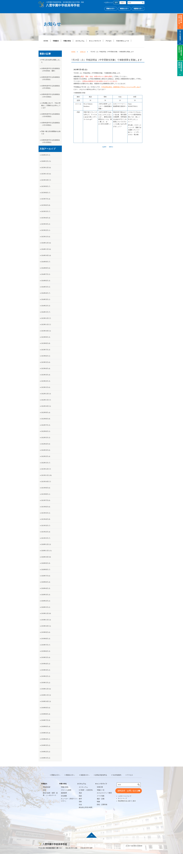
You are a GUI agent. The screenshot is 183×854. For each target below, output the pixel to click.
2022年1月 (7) (45, 463)
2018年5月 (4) (45, 733)
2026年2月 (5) (45, 155)
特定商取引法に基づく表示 (127, 801)
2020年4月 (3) (45, 588)
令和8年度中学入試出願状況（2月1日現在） (50, 87)
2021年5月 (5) (45, 513)
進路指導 (64, 793)
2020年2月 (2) (45, 601)
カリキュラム (80, 41)
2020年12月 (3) (46, 544)
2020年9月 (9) (45, 563)
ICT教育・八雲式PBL (86, 790)
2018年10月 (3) (46, 701)
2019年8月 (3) (45, 638)
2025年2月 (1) (45, 230)
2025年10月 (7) (46, 180)
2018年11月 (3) (46, 695)
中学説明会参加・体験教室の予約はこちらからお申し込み (120, 87)
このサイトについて (124, 796)
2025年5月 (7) (45, 211)
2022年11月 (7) (46, 400)
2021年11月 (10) (46, 475)
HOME (46, 41)
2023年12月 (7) (46, 318)
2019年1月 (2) (45, 682)
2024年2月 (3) (45, 305)
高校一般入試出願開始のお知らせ (50, 133)
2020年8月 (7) (45, 569)
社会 (80, 804)
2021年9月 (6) (45, 488)
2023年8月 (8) (45, 343)
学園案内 (56, 41)
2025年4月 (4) (45, 218)
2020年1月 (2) (45, 607)
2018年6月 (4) (45, 726)
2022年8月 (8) (45, 419)
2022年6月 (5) (45, 431)
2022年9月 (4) (45, 412)
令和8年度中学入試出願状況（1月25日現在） (50, 124)
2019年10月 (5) (46, 626)
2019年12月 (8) (46, 613)
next (110, 147)
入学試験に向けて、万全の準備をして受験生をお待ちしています (50, 105)
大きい (123, 2)
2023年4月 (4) (45, 368)
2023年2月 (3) (45, 381)
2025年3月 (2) (45, 224)
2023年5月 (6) (45, 362)
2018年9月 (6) (45, 707)
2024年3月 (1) (45, 299)
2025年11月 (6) (46, 174)
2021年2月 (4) (45, 532)
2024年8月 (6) (45, 268)
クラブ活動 (100, 796)
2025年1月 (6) (45, 236)
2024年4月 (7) (45, 293)
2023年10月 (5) (46, 331)
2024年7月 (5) (45, 274)
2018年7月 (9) (45, 720)
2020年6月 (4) (45, 582)
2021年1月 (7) (45, 538)
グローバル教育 (66, 790)
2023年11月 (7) (46, 324)
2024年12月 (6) (46, 243)
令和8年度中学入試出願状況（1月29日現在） (50, 115)
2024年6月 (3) (45, 280)
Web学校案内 (117, 775)
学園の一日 (100, 790)
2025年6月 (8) (45, 205)
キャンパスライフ (95, 41)
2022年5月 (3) (45, 437)
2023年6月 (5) (45, 356)
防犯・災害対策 (102, 804)
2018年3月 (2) (45, 745)
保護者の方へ (138, 8)
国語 (80, 796)
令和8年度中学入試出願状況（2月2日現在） (50, 78)
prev (104, 147)
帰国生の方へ (124, 8)
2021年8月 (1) (45, 494)
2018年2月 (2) (45, 751)
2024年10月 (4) (46, 255)
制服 (98, 801)
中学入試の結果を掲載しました (50, 61)
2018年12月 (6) (46, 689)
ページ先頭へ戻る (91, 836)
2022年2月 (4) (45, 456)
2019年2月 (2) (45, 676)
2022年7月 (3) (45, 425)
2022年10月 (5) (46, 406)
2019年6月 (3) (45, 651)
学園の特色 (67, 41)
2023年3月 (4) (45, 375)
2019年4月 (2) (45, 663)
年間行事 (100, 787)
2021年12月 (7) (46, 469)
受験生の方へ (110, 8)
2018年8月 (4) (45, 714)
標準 (116, 2)
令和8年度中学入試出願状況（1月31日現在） (50, 96)
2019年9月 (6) (45, 632)
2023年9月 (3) (45, 337)
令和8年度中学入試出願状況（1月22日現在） (50, 141)
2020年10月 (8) (46, 557)
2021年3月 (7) (45, 525)
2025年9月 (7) (45, 186)
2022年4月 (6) (45, 444)
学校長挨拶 (46, 787)
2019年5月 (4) (45, 657)
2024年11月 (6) (46, 249)
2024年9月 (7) (45, 261)
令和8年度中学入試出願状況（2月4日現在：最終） (50, 70)
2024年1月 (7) (45, 312)
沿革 (44, 790)
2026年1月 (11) (46, 161)
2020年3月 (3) (45, 594)
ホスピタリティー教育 (104, 793)
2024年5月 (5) (45, 287)
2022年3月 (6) (45, 450)
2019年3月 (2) (45, 670)
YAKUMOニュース (122, 41)
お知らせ (83, 51)
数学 (80, 799)
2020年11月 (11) (46, 550)
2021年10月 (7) (46, 481)
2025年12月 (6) (46, 167)
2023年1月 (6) (45, 387)
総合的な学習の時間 (85, 807)
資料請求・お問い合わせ (127, 791)
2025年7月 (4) (45, 199)
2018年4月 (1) (45, 739)
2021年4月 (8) (45, 519)
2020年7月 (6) (45, 576)
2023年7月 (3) (45, 349)
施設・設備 (100, 799)
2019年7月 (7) (45, 645)
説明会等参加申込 (101, 775)
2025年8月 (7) (45, 192)
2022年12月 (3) (46, 393)
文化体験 (64, 796)
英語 (80, 793)
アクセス (109, 41)
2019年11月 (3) (46, 620)
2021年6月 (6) (45, 507)
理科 (80, 801)
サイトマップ (122, 798)
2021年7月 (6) (45, 500)
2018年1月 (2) (45, 758)
